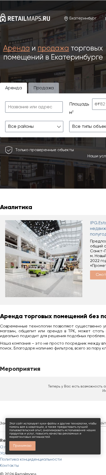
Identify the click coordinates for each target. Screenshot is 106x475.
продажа (53, 48)
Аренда (16, 48)
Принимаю (22, 446)
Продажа (43, 88)
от (97, 104)
